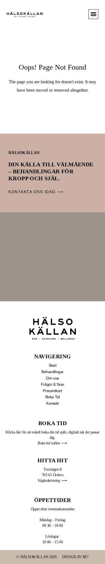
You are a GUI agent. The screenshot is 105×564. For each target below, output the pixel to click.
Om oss (52, 378)
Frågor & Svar (52, 384)
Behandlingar (52, 371)
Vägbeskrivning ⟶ (52, 480)
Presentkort (52, 390)
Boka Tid (52, 397)
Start (53, 365)
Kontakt (52, 403)
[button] (93, 14)
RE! (86, 557)
